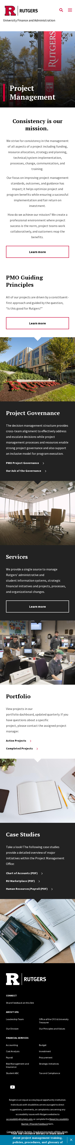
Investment (45, 1051)
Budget (42, 1045)
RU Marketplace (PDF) (20, 881)
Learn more (37, 252)
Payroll (9, 1057)
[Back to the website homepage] (29, 11)
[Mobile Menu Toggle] (70, 10)
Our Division (12, 1028)
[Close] (71, 1140)
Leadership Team (15, 1019)
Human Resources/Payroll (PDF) (27, 889)
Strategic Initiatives (49, 1063)
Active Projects (16, 740)
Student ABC (12, 1073)
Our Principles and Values (52, 1028)
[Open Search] (61, 10)
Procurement (45, 1057)
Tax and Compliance (49, 1073)
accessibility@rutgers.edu (19, 1119)
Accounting (12, 1045)
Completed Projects (19, 748)
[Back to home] (33, 979)
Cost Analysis (12, 1051)
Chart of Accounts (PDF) (22, 873)
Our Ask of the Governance (23, 471)
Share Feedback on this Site (20, 1002)
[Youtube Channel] (12, 1087)
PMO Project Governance (22, 463)
